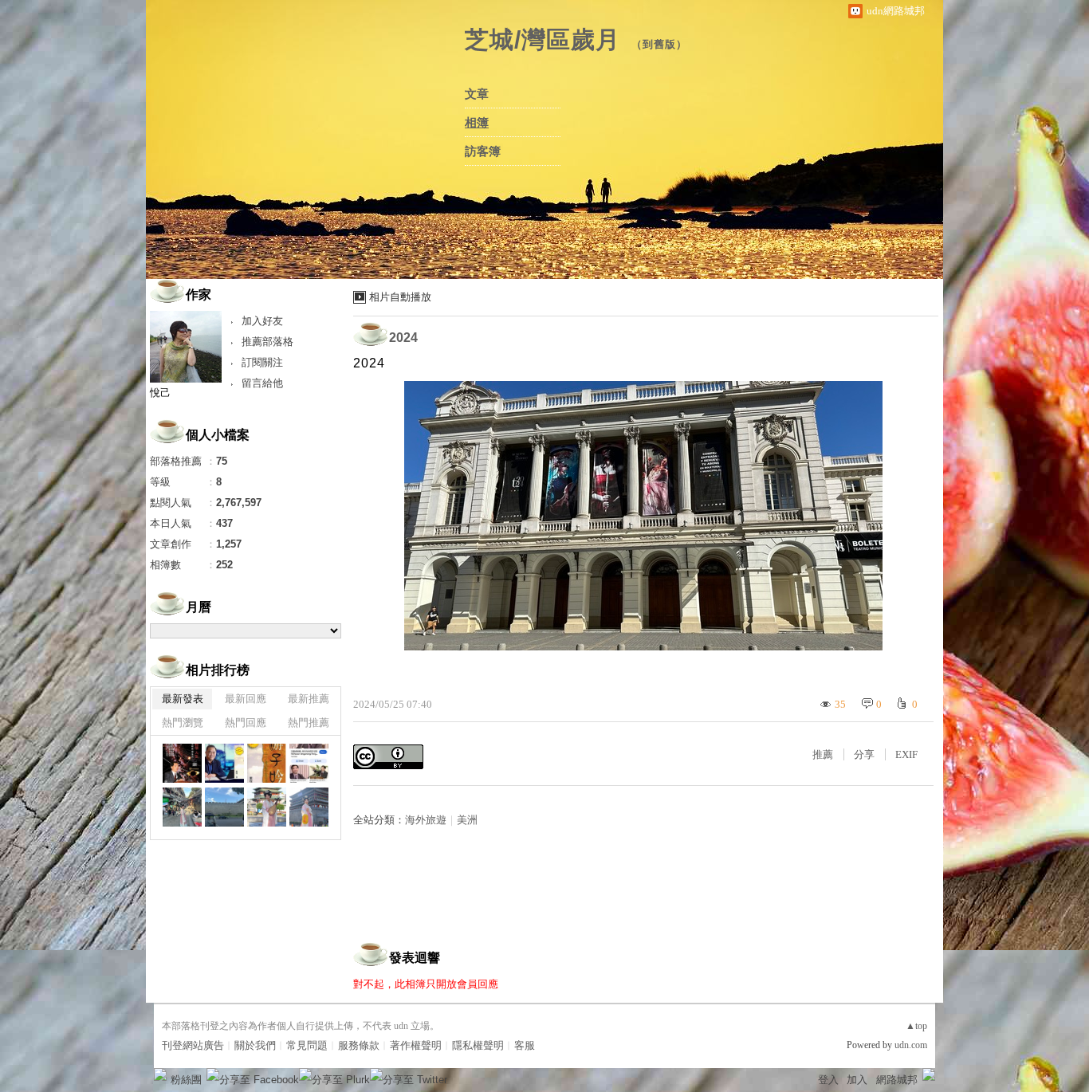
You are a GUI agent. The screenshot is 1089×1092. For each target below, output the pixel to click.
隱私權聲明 (478, 1045)
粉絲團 (186, 1080)
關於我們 (255, 1045)
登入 (828, 1080)
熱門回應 (245, 723)
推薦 (822, 754)
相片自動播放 (400, 297)
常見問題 (307, 1045)
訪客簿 (483, 151)
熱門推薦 (308, 723)
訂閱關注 (262, 362)
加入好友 (262, 321)
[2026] (182, 763)
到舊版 (659, 44)
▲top (916, 1025)
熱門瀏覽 (182, 723)
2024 (403, 337)
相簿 (477, 122)
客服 (524, 1045)
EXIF (906, 754)
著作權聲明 (416, 1045)
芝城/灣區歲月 (542, 39)
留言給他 (262, 383)
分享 (864, 754)
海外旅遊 (425, 820)
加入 (857, 1080)
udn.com (910, 1045)
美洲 (467, 820)
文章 (477, 94)
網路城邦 (897, 1080)
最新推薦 (308, 699)
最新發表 (182, 699)
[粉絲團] (160, 1074)
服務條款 (358, 1045)
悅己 (160, 393)
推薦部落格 (267, 342)
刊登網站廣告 (193, 1045)
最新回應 (245, 699)
